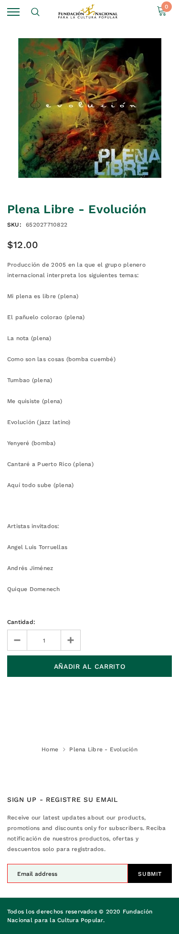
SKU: (14, 224)
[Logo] (88, 12)
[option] (89, 108)
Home (50, 749)
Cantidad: (21, 622)
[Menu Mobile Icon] (13, 12)
